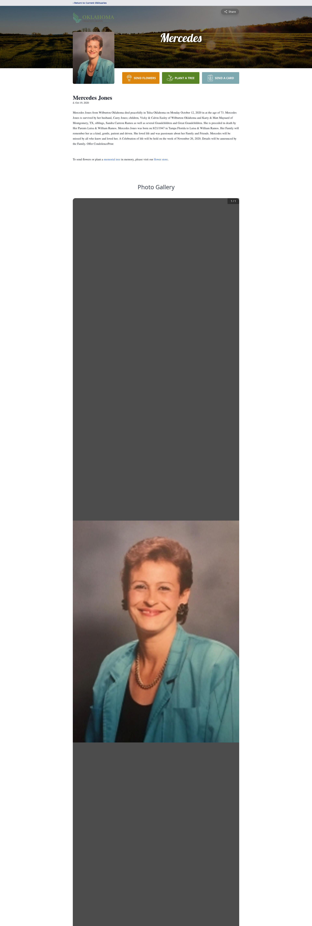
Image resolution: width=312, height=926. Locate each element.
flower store (161, 159)
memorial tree (112, 159)
